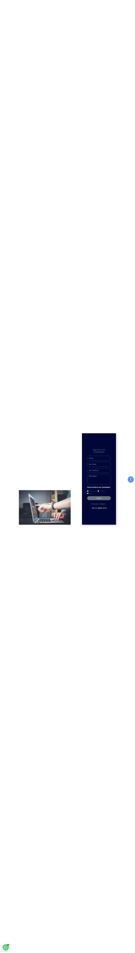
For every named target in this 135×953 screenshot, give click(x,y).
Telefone (102, 491)
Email (91, 494)
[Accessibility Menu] (131, 479)
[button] (6, 947)
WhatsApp (93, 491)
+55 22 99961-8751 (99, 508)
